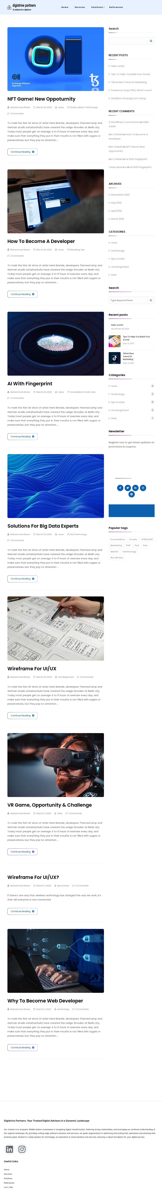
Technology (91, 107)
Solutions (97, 7)
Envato (73, 107)
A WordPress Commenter (124, 122)
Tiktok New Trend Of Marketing (129, 82)
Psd (71, 534)
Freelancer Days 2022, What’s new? (131, 90)
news (61, 107)
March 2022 (117, 218)
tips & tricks (63, 885)
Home (64, 7)
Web (59, 813)
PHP (128, 545)
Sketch (81, 107)
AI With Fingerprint (136, 159)
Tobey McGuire (117, 167)
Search (114, 29)
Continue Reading (21, 151)
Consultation (76, 392)
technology (63, 1009)
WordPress (116, 557)
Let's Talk (8, 1187)
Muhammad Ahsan (20, 107)
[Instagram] (22, 1149)
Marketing (75, 249)
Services (80, 7)
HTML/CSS (147, 539)
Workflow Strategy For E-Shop (128, 98)
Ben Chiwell (115, 134)
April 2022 (116, 210)
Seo (83, 249)
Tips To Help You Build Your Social (130, 74)
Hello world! (117, 66)
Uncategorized (66, 677)
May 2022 (116, 202)
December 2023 (120, 194)
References (116, 7)
